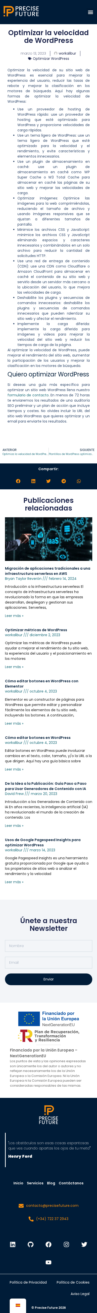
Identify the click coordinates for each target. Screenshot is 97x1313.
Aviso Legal (80, 1293)
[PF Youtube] (48, 1262)
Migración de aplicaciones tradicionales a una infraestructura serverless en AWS (47, 571)
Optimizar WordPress (51, 58)
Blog (51, 1183)
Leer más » (14, 615)
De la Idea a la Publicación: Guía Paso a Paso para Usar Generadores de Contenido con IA (46, 786)
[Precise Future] (21, 16)
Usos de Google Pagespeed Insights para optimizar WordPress (43, 842)
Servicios (35, 1183)
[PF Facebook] (48, 1244)
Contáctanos (71, 1183)
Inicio (18, 1183)
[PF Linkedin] (13, 1244)
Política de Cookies (73, 1282)
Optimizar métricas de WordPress (36, 629)
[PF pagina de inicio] (48, 1115)
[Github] (31, 1244)
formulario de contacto (28, 395)
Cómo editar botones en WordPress (38, 737)
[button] (90, 12)
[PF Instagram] (66, 1244)
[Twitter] (84, 1244)
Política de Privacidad (28, 1282)
